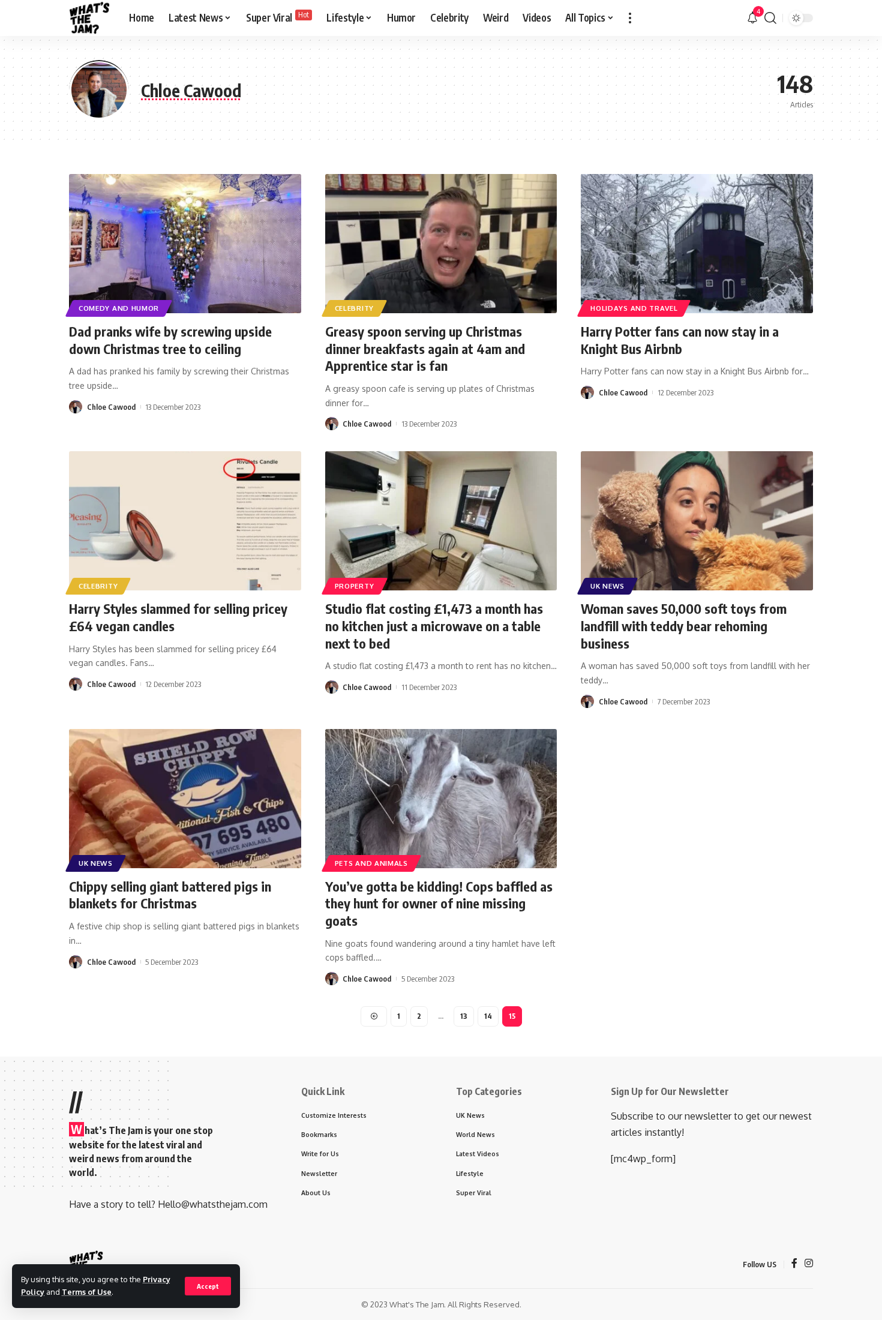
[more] (630, 18)
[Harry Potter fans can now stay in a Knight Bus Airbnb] (697, 243)
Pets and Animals (371, 863)
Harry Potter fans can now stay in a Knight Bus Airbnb (680, 340)
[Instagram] (809, 1264)
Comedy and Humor (119, 308)
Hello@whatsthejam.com (213, 1204)
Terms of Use (87, 1292)
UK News (607, 585)
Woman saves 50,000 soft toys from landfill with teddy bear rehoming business (684, 625)
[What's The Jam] (89, 18)
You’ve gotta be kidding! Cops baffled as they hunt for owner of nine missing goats (439, 903)
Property (354, 585)
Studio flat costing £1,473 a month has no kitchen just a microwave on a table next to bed (434, 625)
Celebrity (354, 308)
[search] (770, 18)
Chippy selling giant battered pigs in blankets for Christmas (170, 895)
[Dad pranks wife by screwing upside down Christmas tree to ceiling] (185, 243)
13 (463, 1016)
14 (488, 1016)
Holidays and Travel (633, 308)
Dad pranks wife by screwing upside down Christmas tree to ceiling (170, 340)
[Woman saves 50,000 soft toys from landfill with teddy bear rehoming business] (697, 520)
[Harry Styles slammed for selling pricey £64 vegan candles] (185, 520)
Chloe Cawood (111, 407)
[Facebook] (794, 1264)
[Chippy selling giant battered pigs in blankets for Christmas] (185, 798)
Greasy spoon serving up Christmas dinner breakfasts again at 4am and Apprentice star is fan (425, 348)
